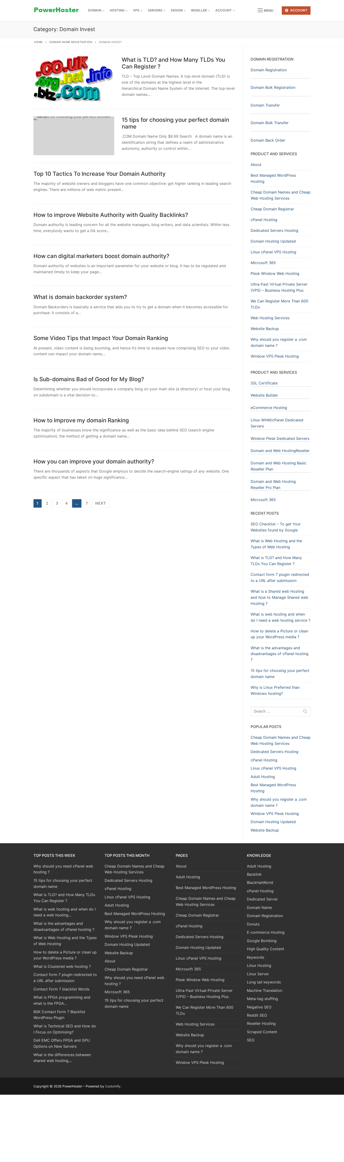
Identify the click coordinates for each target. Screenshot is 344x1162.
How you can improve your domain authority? (93, 461)
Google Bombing (262, 940)
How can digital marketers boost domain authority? (101, 256)
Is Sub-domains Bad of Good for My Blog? (88, 379)
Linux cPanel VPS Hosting (273, 252)
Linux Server (258, 974)
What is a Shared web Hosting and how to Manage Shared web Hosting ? (279, 597)
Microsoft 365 (263, 262)
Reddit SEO (257, 1015)
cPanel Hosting (264, 219)
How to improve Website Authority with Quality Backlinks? (110, 215)
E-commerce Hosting (266, 932)
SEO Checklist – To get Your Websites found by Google (276, 527)
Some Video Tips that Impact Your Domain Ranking (100, 338)
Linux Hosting (259, 965)
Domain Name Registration (70, 42)
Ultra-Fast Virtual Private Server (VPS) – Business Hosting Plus (279, 287)
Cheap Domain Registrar (272, 209)
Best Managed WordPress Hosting (273, 178)
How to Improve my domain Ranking (81, 420)
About (256, 164)
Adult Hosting (188, 877)
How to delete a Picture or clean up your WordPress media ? (279, 634)
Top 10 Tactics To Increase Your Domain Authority (99, 173)
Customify (113, 1086)
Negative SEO (259, 1007)
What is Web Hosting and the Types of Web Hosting (276, 543)
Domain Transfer (265, 105)
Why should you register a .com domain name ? (279, 342)
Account (298, 10)
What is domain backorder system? (80, 297)
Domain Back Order (268, 140)
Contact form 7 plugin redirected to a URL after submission (280, 577)
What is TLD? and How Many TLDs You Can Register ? (173, 63)
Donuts (253, 924)
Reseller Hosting (261, 1023)
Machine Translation (264, 990)
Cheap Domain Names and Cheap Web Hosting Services (281, 195)
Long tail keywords (264, 982)
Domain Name (259, 907)
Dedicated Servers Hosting (274, 230)
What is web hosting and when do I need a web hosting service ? (280, 617)
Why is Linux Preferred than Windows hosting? (275, 690)
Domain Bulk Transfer (270, 122)
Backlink (254, 874)
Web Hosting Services (270, 318)
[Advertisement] (172, 1127)
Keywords (255, 957)
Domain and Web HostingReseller (280, 450)
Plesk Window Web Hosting (275, 273)
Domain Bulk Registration (273, 87)
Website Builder (264, 395)
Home (38, 42)
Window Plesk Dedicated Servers (280, 438)
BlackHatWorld (260, 882)
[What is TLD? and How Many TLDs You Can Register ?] (73, 78)
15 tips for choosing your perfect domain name (175, 123)
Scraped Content (262, 1031)
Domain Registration (269, 70)
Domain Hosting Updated (273, 241)
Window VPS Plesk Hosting (275, 356)
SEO (250, 1040)
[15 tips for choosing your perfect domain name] (73, 135)
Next (100, 503)
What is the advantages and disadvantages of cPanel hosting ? (279, 654)
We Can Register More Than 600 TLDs (279, 304)
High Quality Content (265, 949)
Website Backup (265, 328)
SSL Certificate (264, 383)
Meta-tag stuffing (262, 998)
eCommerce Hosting (269, 407)
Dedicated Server (262, 899)
